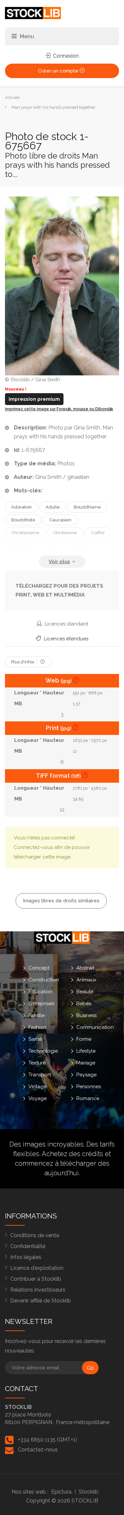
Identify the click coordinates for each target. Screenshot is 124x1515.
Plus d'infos (23, 661)
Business (86, 1015)
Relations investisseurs (37, 1290)
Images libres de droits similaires (61, 901)
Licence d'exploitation (36, 1268)
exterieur (81, 545)
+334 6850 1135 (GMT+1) (47, 1440)
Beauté (84, 992)
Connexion (65, 56)
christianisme (25, 532)
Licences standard (65, 624)
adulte (53, 507)
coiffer (98, 532)
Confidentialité (27, 1246)
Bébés (83, 1003)
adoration (21, 507)
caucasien (60, 519)
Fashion (37, 1027)
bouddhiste (23, 519)
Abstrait (85, 968)
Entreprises (41, 1003)
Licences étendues (65, 639)
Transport (39, 1075)
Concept (38, 968)
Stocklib (89, 1492)
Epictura (61, 1492)
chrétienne (65, 532)
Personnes (88, 1087)
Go (90, 1368)
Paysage (86, 1075)
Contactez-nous (38, 1449)
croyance (21, 545)
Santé (35, 1039)
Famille (36, 1015)
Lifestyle (86, 1051)
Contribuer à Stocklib (35, 1279)
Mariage (85, 1063)
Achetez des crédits (72, 1154)
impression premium (34, 399)
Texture (37, 1063)
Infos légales (25, 1257)
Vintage (37, 1087)
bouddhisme (87, 507)
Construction (43, 980)
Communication (95, 1027)
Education (40, 992)
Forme (83, 1039)
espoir (52, 545)
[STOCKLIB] (33, 13)
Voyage (37, 1098)
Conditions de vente (34, 1235)
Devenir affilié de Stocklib (40, 1300)
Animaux (86, 980)
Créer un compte (59, 71)
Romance (87, 1098)
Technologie (43, 1051)
